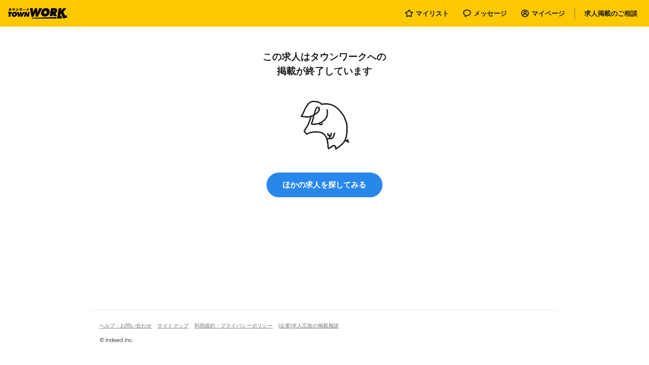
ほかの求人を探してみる (324, 185)
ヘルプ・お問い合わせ (125, 325)
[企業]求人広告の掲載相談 (308, 325)
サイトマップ (173, 325)
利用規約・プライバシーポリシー (233, 325)
